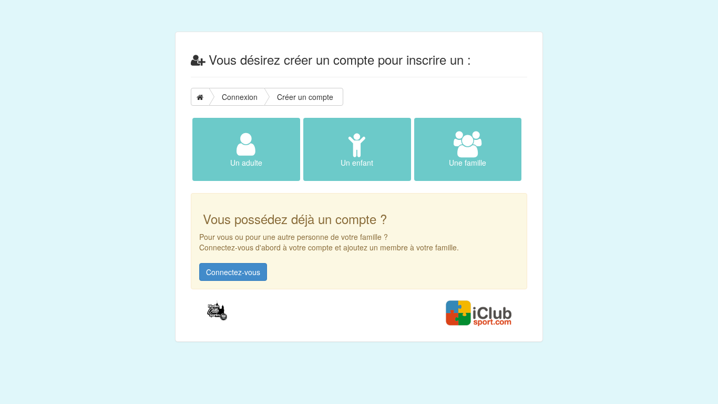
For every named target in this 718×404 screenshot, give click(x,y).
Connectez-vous (233, 272)
